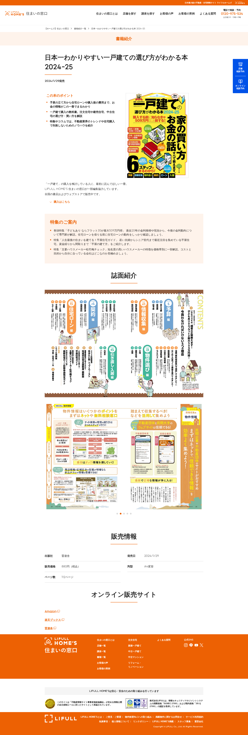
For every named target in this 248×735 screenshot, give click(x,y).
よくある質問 (208, 13)
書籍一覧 (101, 657)
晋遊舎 (49, 628)
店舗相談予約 (240, 69)
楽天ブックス (53, 619)
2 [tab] (120, 513)
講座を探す (148, 13)
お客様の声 (166, 13)
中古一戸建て (134, 651)
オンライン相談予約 (240, 87)
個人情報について (120, 721)
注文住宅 (132, 639)
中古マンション (136, 657)
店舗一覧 (101, 645)
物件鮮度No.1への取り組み (138, 717)
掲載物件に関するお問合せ (169, 717)
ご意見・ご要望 (113, 717)
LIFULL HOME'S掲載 (163, 721)
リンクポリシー (140, 721)
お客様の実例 (186, 13)
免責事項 (103, 721)
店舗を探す (129, 13)
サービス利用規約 (194, 717)
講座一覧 (101, 651)
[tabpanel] (124, 456)
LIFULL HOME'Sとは (91, 717)
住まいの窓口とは (107, 13)
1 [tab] (117, 513)
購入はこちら (62, 201)
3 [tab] (124, 513)
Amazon (51, 611)
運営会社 (199, 721)
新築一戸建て (134, 645)
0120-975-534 (232, 13)
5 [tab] (131, 513)
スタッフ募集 (184, 721)
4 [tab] (127, 513)
